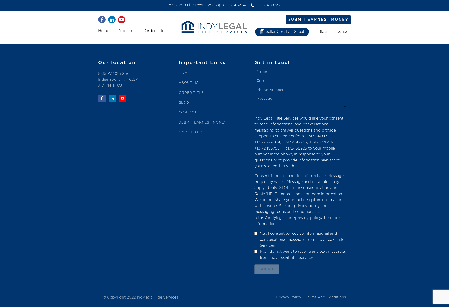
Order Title (154, 31)
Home (103, 31)
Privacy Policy (288, 297)
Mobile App (190, 132)
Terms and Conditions (326, 297)
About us (126, 31)
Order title (191, 93)
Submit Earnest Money (318, 20)
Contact (343, 31)
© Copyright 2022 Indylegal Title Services (140, 297)
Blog (322, 31)
